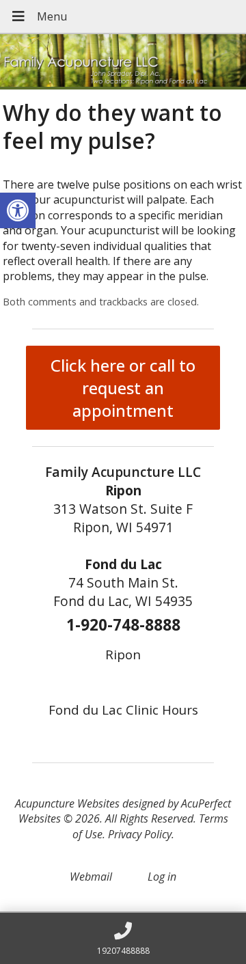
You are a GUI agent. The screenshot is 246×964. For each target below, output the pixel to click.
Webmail (91, 876)
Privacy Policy (140, 834)
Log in (162, 876)
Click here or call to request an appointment (123, 388)
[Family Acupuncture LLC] (123, 61)
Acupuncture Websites (67, 803)
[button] (18, 210)
